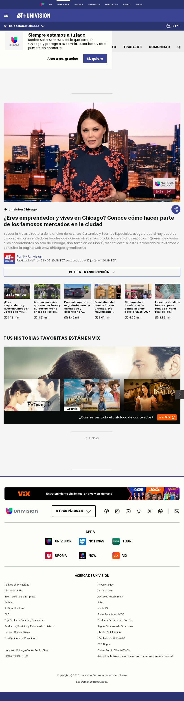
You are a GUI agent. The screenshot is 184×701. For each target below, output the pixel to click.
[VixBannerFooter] (92, 493)
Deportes (111, 4)
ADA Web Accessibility (110, 596)
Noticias (63, 4)
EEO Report (104, 644)
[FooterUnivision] (22, 511)
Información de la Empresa (19, 596)
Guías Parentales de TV (110, 614)
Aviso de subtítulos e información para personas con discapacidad (135, 656)
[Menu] (6, 15)
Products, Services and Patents (114, 620)
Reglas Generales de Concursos (115, 626)
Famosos (94, 4)
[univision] (32, 15)
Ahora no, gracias (62, 58)
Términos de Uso (13, 590)
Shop (139, 4)
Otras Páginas (69, 511)
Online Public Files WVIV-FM (114, 650)
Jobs (100, 602)
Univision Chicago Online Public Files (26, 650)
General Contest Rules (17, 632)
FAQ (6, 614)
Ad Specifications (14, 608)
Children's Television (109, 632)
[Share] (175, 209)
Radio (126, 4)
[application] (92, 152)
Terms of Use (104, 590)
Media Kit (102, 608)
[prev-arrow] (1, 395)
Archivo (8, 602)
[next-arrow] (179, 394)
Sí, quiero (95, 58)
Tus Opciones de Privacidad (20, 638)
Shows (78, 4)
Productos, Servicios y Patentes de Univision (29, 626)
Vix (50, 4)
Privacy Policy (105, 584)
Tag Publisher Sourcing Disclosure (24, 620)
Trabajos (132, 47)
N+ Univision (32, 256)
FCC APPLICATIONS (16, 656)
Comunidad (159, 47)
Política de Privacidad (16, 584)
